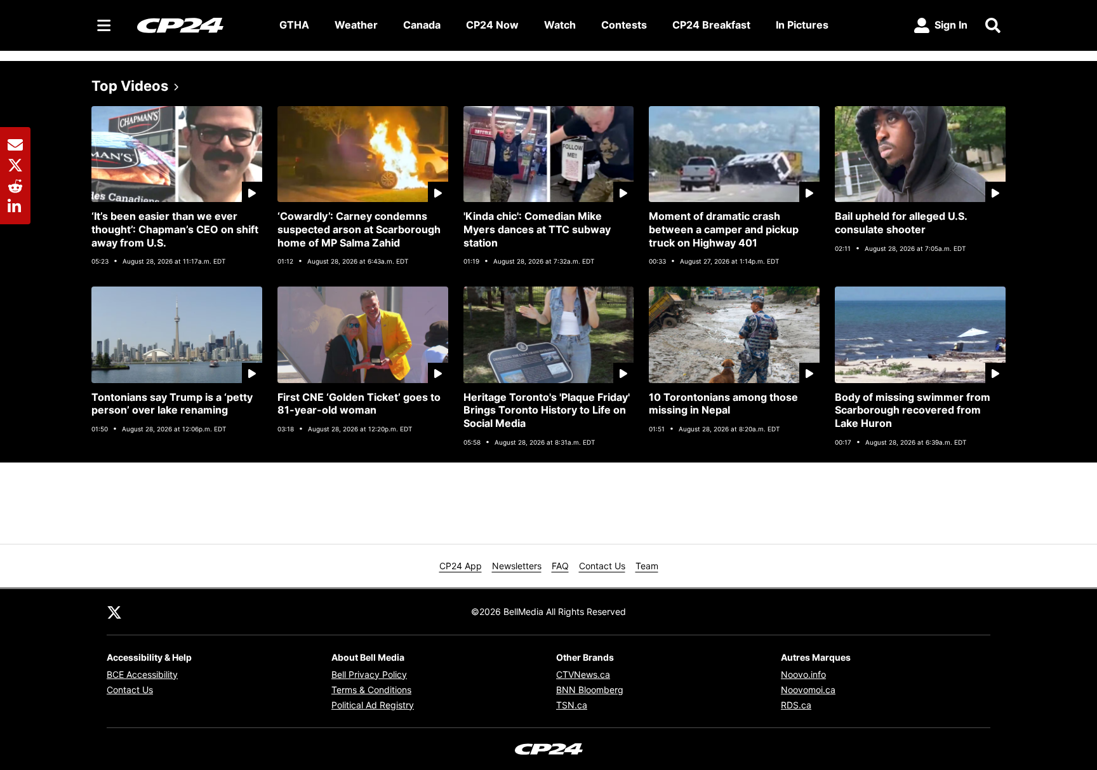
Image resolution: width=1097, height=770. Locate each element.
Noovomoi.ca (808, 689)
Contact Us (602, 565)
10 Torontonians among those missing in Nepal (723, 404)
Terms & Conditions (371, 689)
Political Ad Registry (372, 704)
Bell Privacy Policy (369, 674)
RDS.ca (796, 704)
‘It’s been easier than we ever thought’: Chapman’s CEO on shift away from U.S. (174, 229)
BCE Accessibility (142, 674)
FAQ (560, 565)
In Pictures (802, 24)
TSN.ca (571, 704)
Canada (422, 24)
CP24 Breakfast (711, 24)
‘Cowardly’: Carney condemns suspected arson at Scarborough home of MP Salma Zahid (359, 229)
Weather (356, 24)
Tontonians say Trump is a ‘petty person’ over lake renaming (172, 404)
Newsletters (517, 565)
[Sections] (104, 25)
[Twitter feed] (114, 611)
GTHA (294, 24)
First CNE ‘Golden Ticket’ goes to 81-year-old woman (359, 404)
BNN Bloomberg (589, 689)
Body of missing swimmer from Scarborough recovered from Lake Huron (912, 410)
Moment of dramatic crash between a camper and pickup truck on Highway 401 (724, 229)
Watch (560, 24)
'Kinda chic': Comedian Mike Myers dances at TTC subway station (537, 229)
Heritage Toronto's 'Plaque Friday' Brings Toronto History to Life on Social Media (546, 410)
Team (646, 565)
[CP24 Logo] (198, 24)
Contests (624, 24)
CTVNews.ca (583, 674)
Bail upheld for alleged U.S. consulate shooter (901, 223)
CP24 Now (492, 24)
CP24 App (460, 565)
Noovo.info (803, 674)
